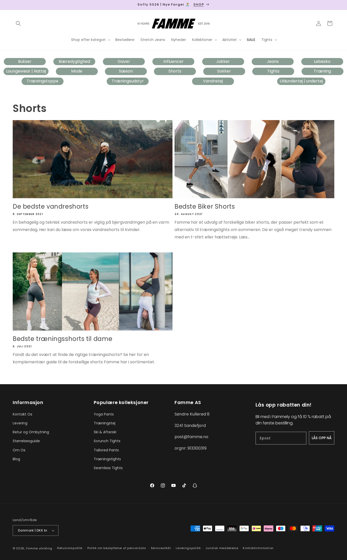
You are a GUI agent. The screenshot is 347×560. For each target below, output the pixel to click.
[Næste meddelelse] (332, 5)
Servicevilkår (161, 548)
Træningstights (107, 459)
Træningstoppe (42, 81)
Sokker (224, 71)
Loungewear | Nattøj (26, 71)
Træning (322, 71)
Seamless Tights (108, 467)
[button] (18, 23)
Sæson (126, 71)
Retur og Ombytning (31, 432)
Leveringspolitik (188, 548)
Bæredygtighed (74, 61)
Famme (32, 548)
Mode (76, 71)
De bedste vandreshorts (50, 206)
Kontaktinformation (258, 548)
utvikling (45, 548)
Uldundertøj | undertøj (301, 81)
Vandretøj (213, 81)
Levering (20, 423)
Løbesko (322, 61)
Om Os (19, 450)
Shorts (174, 71)
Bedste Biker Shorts (205, 206)
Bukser (24, 61)
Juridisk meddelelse (222, 548)
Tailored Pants (106, 450)
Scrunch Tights (107, 440)
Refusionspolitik (70, 548)
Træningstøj (104, 423)
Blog (16, 459)
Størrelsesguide (26, 440)
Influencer (173, 61)
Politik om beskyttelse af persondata (116, 548)
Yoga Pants (104, 414)
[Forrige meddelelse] (14, 5)
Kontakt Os (22, 414)
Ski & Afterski (105, 432)
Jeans (273, 61)
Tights (273, 71)
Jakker (223, 61)
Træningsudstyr (128, 81)
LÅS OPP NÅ (322, 437)
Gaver (124, 61)
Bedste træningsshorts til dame (63, 339)
